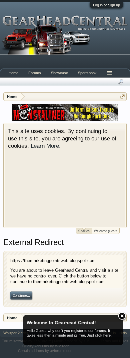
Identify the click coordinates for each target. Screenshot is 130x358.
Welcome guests (105, 231)
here (107, 335)
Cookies (84, 231)
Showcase (59, 73)
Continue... (21, 296)
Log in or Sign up (106, 5)
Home (13, 73)
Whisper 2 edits (15, 333)
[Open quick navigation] (122, 96)
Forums (34, 73)
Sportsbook (87, 73)
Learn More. (46, 145)
